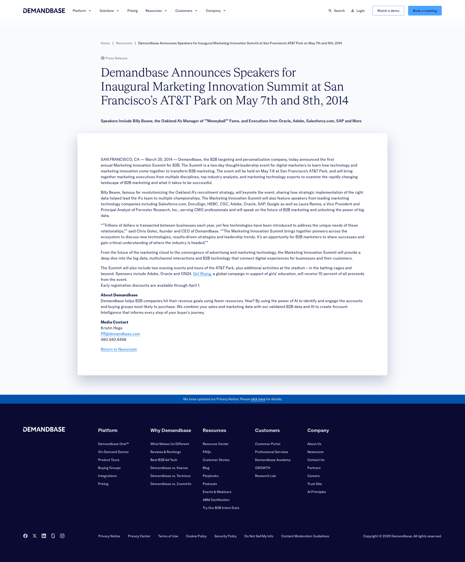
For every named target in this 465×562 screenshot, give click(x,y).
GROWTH (262, 468)
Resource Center (216, 444)
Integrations (107, 476)
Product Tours (108, 460)
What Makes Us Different (169, 444)
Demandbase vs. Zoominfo (170, 484)
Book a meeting (425, 10)
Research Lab (265, 476)
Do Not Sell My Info (258, 536)
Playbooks (211, 476)
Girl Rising (202, 273)
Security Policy (225, 536)
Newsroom (315, 452)
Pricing (132, 10)
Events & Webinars (217, 492)
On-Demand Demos (113, 452)
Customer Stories (216, 460)
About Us (314, 444)
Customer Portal (267, 444)
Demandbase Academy (273, 460)
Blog (206, 468)
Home (105, 43)
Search (339, 10)
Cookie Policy (196, 536)
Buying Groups (109, 468)
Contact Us (316, 460)
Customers (183, 10)
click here (258, 399)
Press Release (116, 58)
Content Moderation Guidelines (305, 536)
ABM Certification (216, 500)
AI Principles (316, 492)
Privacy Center (139, 536)
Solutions (107, 10)
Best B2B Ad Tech (163, 460)
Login (360, 10)
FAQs (207, 452)
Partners (314, 468)
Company (213, 10)
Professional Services (271, 452)
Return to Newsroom (119, 349)
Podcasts (210, 484)
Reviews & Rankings (165, 452)
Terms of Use (168, 536)
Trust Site (314, 484)
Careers (313, 476)
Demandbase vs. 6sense (169, 468)
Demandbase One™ (113, 444)
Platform (79, 10)
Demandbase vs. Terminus (170, 476)
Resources (154, 10)
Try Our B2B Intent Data (221, 508)
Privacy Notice (109, 536)
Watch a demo (388, 10)
